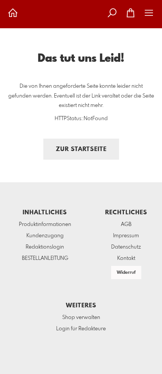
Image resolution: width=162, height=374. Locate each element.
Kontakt (126, 258)
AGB (126, 224)
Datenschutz (126, 247)
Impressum (126, 235)
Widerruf (126, 272)
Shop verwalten (81, 317)
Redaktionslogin (45, 247)
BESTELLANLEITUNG (45, 258)
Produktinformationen (45, 224)
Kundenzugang (45, 235)
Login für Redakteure (81, 328)
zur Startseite (81, 149)
